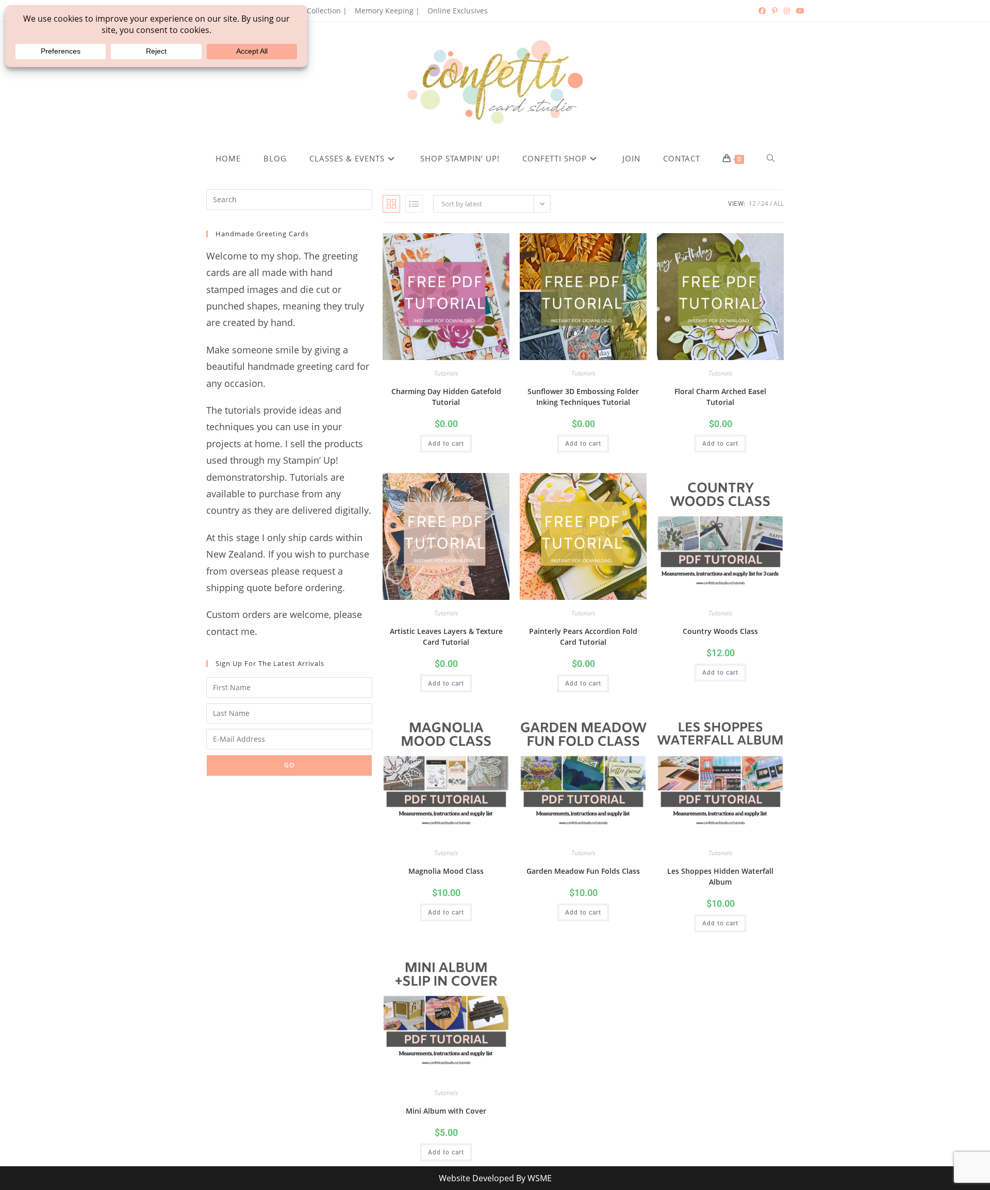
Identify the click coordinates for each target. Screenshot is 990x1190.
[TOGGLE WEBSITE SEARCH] (770, 158)
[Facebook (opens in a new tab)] (762, 11)
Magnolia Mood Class (446, 871)
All (778, 203)
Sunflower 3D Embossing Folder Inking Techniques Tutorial (583, 396)
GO (289, 765)
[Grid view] (391, 204)
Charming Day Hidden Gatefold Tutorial (446, 396)
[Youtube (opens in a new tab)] (798, 11)
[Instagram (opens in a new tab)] (787, 11)
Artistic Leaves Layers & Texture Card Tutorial (446, 636)
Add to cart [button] (446, 443)
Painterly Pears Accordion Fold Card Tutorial (583, 636)
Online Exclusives (457, 10)
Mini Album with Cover (446, 1111)
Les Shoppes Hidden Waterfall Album (720, 876)
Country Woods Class (720, 631)
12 (752, 203)
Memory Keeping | (387, 10)
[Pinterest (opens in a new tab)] (775, 11)
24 (764, 203)
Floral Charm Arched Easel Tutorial (720, 396)
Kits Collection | (319, 10)
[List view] (414, 204)
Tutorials (446, 373)
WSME (539, 1178)
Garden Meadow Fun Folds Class (583, 871)
